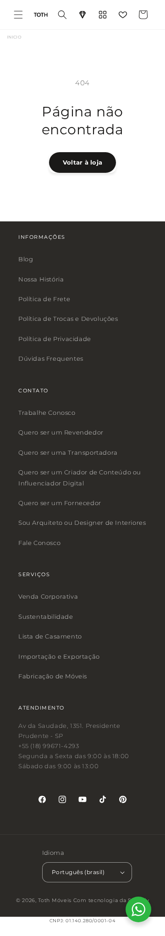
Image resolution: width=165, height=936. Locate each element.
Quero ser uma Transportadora (68, 452)
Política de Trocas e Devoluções (68, 319)
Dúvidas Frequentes (50, 358)
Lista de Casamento (50, 636)
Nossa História (41, 279)
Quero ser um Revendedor (61, 432)
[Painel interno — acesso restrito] (103, 15)
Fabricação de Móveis (52, 676)
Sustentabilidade (45, 616)
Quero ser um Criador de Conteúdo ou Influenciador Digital (79, 477)
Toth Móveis (55, 900)
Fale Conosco (39, 542)
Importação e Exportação (59, 656)
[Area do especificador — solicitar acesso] (82, 15)
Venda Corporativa (48, 596)
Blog (25, 259)
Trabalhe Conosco (47, 412)
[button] (18, 15)
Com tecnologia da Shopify (111, 900)
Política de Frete (44, 299)
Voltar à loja (82, 162)
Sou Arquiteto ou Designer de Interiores (82, 522)
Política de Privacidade (54, 338)
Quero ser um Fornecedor (59, 503)
